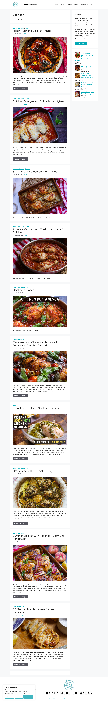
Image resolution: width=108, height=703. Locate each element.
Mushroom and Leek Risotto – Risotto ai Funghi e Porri (87, 84)
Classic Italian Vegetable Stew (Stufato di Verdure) (87, 75)
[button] (92, 4)
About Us (63, 4)
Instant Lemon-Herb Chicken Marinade (36, 408)
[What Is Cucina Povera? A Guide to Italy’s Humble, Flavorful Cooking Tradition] (77, 55)
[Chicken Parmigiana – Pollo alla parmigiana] (77, 94)
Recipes (15, 405)
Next (22, 673)
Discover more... (81, 43)
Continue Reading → (20, 88)
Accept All (28, 697)
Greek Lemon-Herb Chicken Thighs (34, 471)
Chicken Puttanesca (25, 290)
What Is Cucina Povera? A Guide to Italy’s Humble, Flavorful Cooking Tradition (84, 56)
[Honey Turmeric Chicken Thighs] (77, 68)
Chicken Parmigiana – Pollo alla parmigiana (38, 101)
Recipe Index (84, 4)
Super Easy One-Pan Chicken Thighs (35, 171)
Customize (9, 697)
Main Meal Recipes (18, 28)
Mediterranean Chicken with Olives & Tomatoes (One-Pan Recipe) (35, 344)
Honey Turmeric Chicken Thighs (32, 30)
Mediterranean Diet (73, 4)
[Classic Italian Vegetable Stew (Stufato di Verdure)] (77, 76)
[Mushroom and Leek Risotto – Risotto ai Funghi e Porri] (77, 85)
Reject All (19, 697)
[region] (19, 692)
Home (56, 4)
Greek (14, 468)
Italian (14, 98)
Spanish (27, 28)
